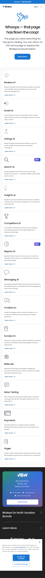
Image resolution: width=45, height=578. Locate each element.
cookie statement (20, 547)
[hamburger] (40, 7)
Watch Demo (22, 57)
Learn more (10, 95)
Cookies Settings (21, 564)
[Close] (39, 542)
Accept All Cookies (21, 558)
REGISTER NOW (22, 502)
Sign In (36, 6)
